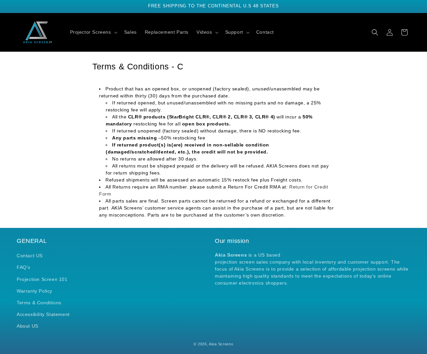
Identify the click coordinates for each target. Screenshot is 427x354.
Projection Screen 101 (42, 279)
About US (27, 326)
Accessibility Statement (43, 314)
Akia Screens (221, 344)
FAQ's (23, 267)
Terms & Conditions (39, 302)
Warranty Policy (34, 291)
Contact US (30, 255)
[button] (93, 32)
